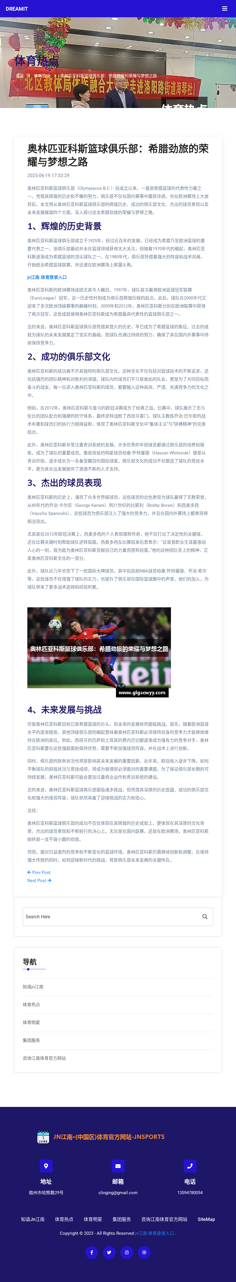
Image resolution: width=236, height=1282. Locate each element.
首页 (20, 75)
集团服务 (31, 1040)
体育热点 (31, 1004)
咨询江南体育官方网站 (44, 1058)
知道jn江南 (33, 986)
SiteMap (206, 1219)
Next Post (37, 880)
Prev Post (41, 872)
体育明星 (31, 1022)
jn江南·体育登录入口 (154, 1233)
